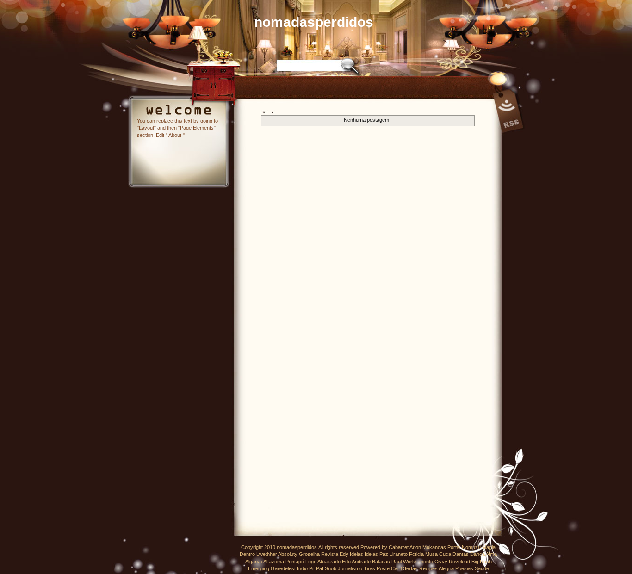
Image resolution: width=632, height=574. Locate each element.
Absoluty (287, 554)
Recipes (428, 568)
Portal (453, 547)
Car (395, 568)
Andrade (361, 561)
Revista (329, 554)
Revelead (459, 561)
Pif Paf (316, 568)
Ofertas (409, 568)
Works (410, 561)
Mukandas (434, 547)
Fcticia (416, 554)
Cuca (445, 554)
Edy (344, 554)
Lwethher (266, 554)
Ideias (356, 554)
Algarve (253, 561)
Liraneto (399, 554)
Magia (489, 547)
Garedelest (283, 568)
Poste (383, 568)
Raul (396, 561)
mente (426, 561)
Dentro (247, 554)
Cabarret (399, 547)
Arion (415, 547)
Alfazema (273, 561)
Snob (330, 568)
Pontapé (294, 561)
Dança (477, 554)
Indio (302, 568)
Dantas (460, 554)
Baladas (381, 561)
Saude (482, 568)
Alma (491, 554)
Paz (383, 554)
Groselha (309, 554)
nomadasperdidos (313, 22)
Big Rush (481, 561)
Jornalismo (350, 568)
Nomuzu (471, 547)
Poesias (464, 568)
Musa (431, 554)
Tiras (369, 568)
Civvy (440, 561)
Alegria (446, 568)
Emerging (258, 568)
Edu (346, 561)
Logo (310, 561)
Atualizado (329, 561)
